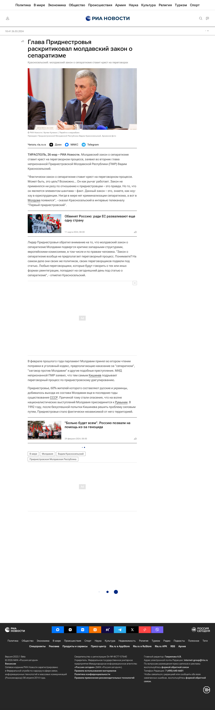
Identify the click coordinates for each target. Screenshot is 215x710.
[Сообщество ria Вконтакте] (83, 629)
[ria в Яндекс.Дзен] (70, 629)
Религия (143, 640)
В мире (33, 453)
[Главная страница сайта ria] (107, 18)
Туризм (156, 640)
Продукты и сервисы (75, 646)
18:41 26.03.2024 (14, 31)
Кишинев (95, 375)
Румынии (121, 402)
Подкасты (179, 640)
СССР (54, 397)
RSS (172, 646)
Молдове (34, 200)
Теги (205, 640)
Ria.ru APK (161, 646)
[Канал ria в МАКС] (58, 629)
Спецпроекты (37, 646)
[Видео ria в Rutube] (107, 629)
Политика (13, 640)
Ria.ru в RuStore (142, 646)
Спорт (87, 640)
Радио (166, 640)
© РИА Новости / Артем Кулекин (42, 132)
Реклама (54, 646)
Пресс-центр (98, 646)
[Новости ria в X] (132, 629)
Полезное (193, 640)
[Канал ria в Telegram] (120, 629)
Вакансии (10, 663)
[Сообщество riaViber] (157, 629)
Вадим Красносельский (71, 453)
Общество (27, 640)
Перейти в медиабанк (69, 132)
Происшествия (72, 640)
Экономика (43, 640)
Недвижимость (127, 640)
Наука (98, 640)
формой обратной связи (175, 667)
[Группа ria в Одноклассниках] (95, 629)
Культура (110, 640)
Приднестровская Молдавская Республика (53, 459)
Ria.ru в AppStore (120, 646)
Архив (182, 646)
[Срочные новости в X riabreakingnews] (145, 629)
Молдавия (47, 453)
